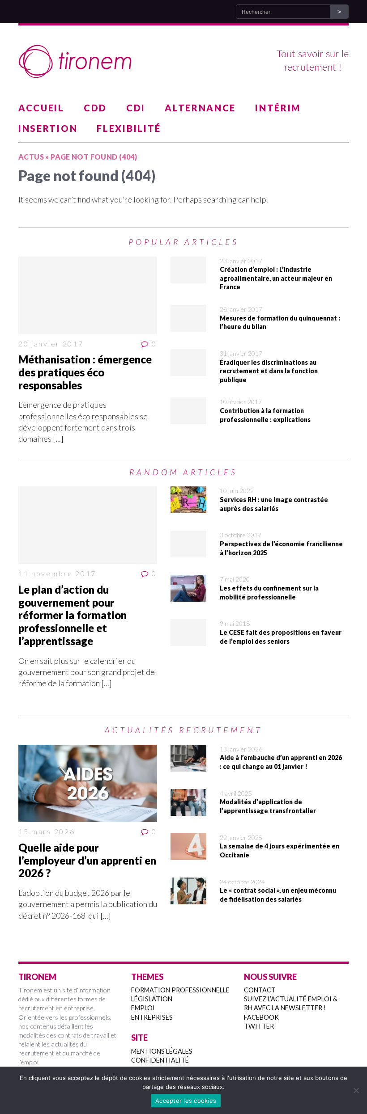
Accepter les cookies (185, 1100)
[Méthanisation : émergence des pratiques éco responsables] (87, 295)
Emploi (143, 1008)
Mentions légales (161, 1051)
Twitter (259, 1026)
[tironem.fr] (183, 61)
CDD (95, 107)
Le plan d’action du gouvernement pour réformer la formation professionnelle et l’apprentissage (72, 615)
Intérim (278, 107)
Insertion (47, 128)
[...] (58, 438)
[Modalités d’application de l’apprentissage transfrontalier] (188, 810)
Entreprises (152, 1017)
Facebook (261, 1017)
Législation (151, 999)
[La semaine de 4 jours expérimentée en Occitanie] (188, 854)
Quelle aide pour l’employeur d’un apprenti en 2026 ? (87, 860)
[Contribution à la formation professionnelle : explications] (188, 418)
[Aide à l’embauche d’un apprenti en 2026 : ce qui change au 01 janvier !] (188, 766)
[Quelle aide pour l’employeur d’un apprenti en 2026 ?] (87, 784)
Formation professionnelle (180, 990)
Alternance (200, 107)
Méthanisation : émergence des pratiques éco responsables (85, 372)
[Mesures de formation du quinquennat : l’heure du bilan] (188, 326)
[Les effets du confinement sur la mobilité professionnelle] (188, 596)
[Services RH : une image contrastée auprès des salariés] (188, 507)
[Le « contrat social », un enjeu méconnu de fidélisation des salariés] (188, 898)
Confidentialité (160, 1060)
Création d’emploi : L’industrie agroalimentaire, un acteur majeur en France (276, 278)
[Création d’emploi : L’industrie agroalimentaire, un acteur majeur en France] (188, 277)
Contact (260, 990)
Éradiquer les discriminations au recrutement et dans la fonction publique (269, 371)
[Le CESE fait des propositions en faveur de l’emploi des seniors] (188, 640)
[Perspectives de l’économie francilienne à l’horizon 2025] (188, 552)
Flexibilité (129, 128)
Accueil (41, 107)
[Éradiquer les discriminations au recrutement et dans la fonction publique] (188, 370)
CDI (135, 107)
